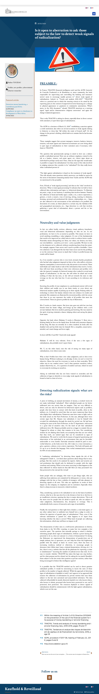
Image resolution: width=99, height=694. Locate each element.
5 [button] (41, 644)
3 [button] (41, 630)
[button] (94, 13)
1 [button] (41, 615)
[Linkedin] (49, 677)
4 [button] (41, 638)
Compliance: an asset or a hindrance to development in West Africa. (19, 112)
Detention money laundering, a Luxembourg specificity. (16, 105)
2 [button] (41, 624)
